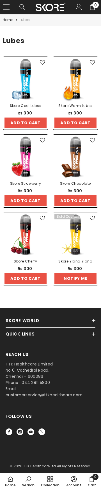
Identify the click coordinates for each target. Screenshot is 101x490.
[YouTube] (30, 431)
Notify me (75, 278)
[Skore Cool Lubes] (25, 79)
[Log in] (79, 7)
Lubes (25, 19)
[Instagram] (20, 431)
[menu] (6, 7)
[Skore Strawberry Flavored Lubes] (25, 157)
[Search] (22, 7)
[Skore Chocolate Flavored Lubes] (75, 157)
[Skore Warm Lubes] (75, 79)
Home (8, 19)
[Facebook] (9, 431)
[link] (28, 481)
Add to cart (25, 123)
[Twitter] (41, 431)
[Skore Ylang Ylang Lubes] (75, 234)
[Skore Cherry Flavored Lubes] (25, 234)
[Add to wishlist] (42, 62)
